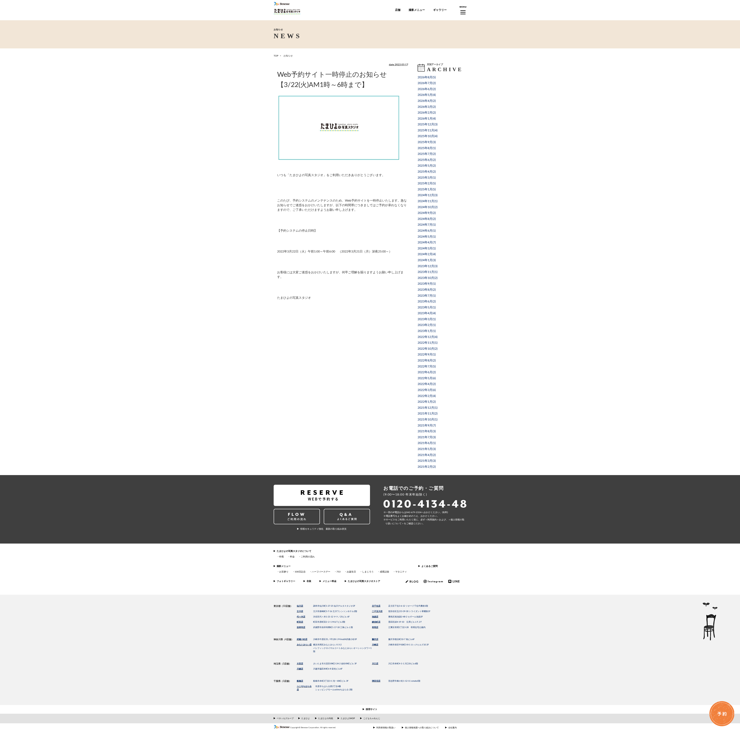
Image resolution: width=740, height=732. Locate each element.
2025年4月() (427, 171)
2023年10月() (427, 277)
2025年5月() (427, 165)
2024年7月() (427, 224)
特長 (281, 557)
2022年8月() (427, 360)
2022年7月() (427, 366)
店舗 (397, 10)
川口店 (375, 664)
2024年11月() (427, 201)
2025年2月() (427, 183)
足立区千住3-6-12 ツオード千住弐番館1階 (408, 606)
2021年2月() (427, 466)
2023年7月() (427, 295)
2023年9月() (427, 283)
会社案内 (452, 728)
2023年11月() (427, 272)
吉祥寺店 (301, 627)
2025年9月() (427, 142)
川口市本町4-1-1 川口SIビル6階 (403, 664)
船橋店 (300, 681)
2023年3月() (427, 319)
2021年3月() (427, 460)
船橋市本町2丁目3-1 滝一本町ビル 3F (330, 681)
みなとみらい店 (304, 645)
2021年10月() (427, 419)
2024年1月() (427, 260)
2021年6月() (427, 443)
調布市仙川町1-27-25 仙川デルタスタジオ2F (334, 606)
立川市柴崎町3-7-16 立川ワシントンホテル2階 (335, 611)
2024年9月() (427, 212)
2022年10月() (427, 348)
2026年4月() (427, 100)
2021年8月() (427, 431)
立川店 (300, 611)
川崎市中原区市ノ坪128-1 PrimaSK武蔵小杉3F (335, 639)
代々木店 (301, 617)
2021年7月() (427, 437)
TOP (276, 56)
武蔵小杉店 (302, 639)
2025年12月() (427, 124)
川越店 (300, 669)
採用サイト (371, 709)
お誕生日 (351, 572)
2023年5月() (427, 307)
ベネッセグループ (285, 718)
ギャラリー (440, 10)
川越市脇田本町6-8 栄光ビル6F (327, 669)
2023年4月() (427, 313)
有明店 (375, 627)
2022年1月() (427, 401)
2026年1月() (427, 118)
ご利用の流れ (308, 557)
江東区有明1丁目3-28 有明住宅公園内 (407, 627)
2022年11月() (427, 342)
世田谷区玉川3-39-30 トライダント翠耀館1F (409, 611)
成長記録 (384, 572)
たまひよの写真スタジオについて (294, 551)
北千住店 (376, 606)
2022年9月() (427, 354)
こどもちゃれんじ (371, 718)
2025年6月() (427, 159)
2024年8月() (427, 218)
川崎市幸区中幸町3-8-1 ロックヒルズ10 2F (408, 645)
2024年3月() (427, 248)
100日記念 (300, 572)
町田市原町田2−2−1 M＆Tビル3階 (329, 622)
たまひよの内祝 (325, 718)
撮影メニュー (417, 10)
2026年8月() (427, 77)
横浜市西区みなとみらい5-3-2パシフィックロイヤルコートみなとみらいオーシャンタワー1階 (342, 648)
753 (338, 572)
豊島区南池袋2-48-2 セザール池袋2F (405, 617)
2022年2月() (427, 396)
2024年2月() (427, 254)
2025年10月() (427, 136)
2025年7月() (427, 153)
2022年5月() (427, 378)
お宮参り (283, 572)
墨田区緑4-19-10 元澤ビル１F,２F (405, 622)
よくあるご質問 (429, 566)
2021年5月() (427, 449)
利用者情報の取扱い (385, 728)
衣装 (309, 581)
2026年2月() (427, 112)
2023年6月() (427, 301)
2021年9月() (427, 425)
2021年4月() (427, 455)
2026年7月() (427, 83)
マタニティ (401, 572)
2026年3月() (427, 106)
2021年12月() (427, 407)
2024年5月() (427, 236)
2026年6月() (427, 89)
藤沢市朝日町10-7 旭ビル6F (401, 639)
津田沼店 (376, 681)
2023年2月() (427, 325)
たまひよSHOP (348, 718)
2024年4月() (427, 242)
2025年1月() (427, 189)
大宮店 (300, 664)
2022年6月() (427, 372)
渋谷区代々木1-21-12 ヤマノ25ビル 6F (331, 617)
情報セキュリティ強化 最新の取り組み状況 (323, 529)
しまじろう (368, 572)
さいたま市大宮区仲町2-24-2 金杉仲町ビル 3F (335, 664)
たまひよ (305, 718)
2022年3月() (427, 390)
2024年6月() (427, 230)
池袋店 (375, 617)
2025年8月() (427, 148)
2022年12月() (427, 337)
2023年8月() (427, 289)
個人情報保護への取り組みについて (422, 728)
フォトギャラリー (286, 581)
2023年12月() (427, 266)
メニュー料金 (329, 581)
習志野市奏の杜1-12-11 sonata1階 (404, 681)
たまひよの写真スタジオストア (364, 581)
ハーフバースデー (321, 572)
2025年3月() (427, 177)
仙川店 (300, 606)
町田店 (300, 622)
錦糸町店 (376, 622)
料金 (292, 557)
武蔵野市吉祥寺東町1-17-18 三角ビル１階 (333, 627)
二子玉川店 (377, 611)
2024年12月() (427, 195)
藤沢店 (375, 639)
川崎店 (375, 645)
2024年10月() (427, 207)
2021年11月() (427, 413)
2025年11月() (427, 130)
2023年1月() (427, 331)
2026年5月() (427, 94)
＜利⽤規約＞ (432, 519)
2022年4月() (427, 384)
